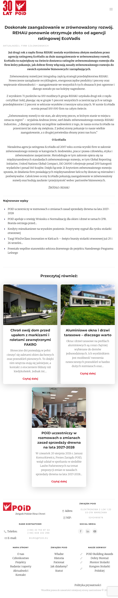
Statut (59, 570)
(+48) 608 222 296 (38, 533)
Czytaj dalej (30, 378)
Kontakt (21, 575)
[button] (111, 9)
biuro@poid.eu (38, 538)
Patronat (59, 562)
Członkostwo (20, 558)
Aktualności (11, 45)
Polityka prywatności (88, 585)
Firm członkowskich (35, 45)
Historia (59, 558)
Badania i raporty (20, 566)
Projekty (20, 562)
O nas (20, 554)
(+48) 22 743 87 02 (38, 530)
